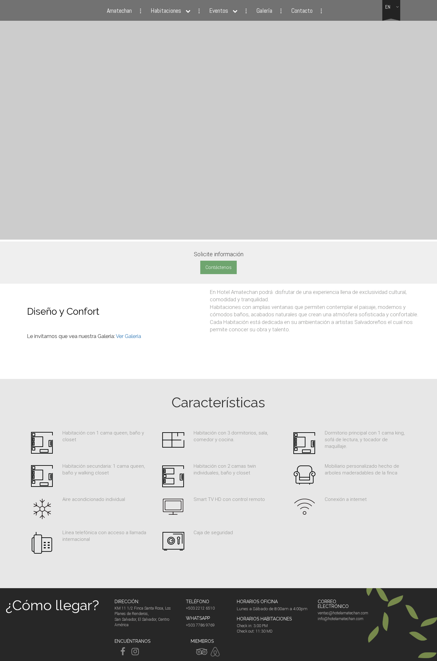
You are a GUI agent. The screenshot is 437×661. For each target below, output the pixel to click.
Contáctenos (218, 267)
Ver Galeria (128, 336)
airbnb (215, 652)
